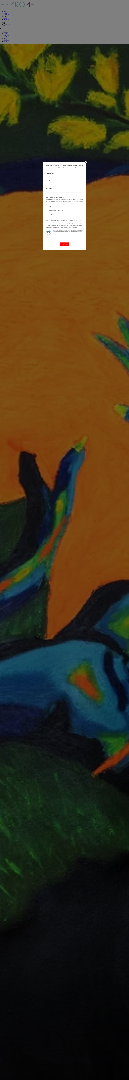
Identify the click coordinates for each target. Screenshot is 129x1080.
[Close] (85, 162)
